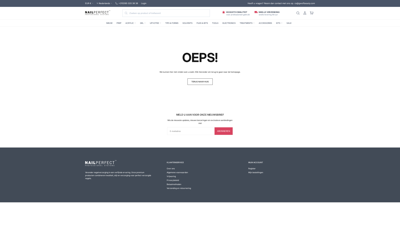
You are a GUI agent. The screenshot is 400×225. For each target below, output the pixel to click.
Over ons (171, 168)
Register (252, 168)
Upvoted (154, 23)
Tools (215, 23)
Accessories (265, 23)
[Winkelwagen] (312, 13)
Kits (278, 23)
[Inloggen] (305, 13)
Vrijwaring (171, 176)
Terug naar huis (200, 81)
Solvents (187, 23)
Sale (289, 23)
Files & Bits (202, 23)
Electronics (229, 23)
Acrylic (129, 23)
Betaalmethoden (174, 184)
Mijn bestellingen (255, 172)
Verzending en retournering (179, 188)
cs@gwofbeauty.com (305, 3)
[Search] (298, 13)
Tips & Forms (171, 23)
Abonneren (223, 131)
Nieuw (109, 23)
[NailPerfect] (100, 163)
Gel (142, 23)
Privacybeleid (173, 180)
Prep (119, 23)
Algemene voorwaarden (177, 172)
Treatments (246, 23)
